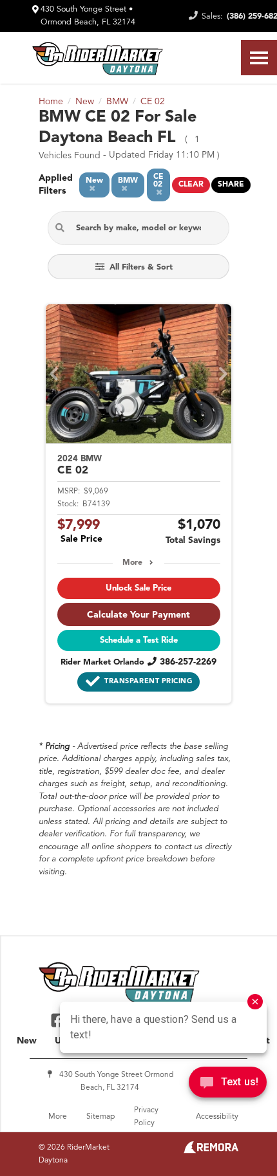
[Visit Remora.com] (211, 1150)
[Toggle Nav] (259, 57)
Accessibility (217, 1117)
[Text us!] (227, 1085)
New (27, 1040)
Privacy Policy (146, 1117)
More (132, 563)
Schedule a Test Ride (139, 640)
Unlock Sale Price (138, 588)
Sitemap (100, 1117)
